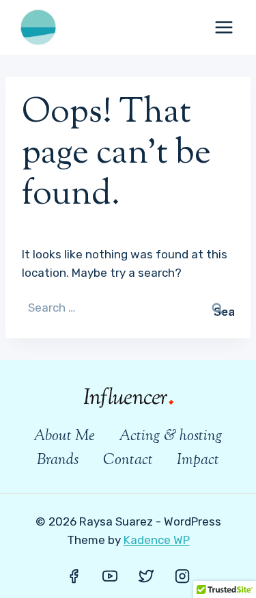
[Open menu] (224, 27)
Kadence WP (157, 540)
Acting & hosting (171, 437)
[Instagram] (182, 576)
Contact (128, 461)
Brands (58, 461)
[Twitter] (146, 576)
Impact (198, 461)
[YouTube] (110, 576)
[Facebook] (74, 576)
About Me (64, 437)
